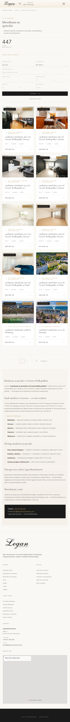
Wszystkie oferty (7, 570)
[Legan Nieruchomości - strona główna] (25, 543)
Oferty (17, 10)
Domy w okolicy (7, 617)
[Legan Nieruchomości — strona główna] (10, 3)
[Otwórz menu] (64, 4)
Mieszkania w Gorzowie (9, 614)
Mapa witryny (44, 717)
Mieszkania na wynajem (10, 576)
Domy (4, 580)
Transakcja (6, 61)
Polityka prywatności (28, 717)
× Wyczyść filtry (35, 99)
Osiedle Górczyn (7, 607)
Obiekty (5, 589)
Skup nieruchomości (42, 570)
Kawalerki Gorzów (8, 611)
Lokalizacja (7, 69)
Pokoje (5, 84)
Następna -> (44, 361)
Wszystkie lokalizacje (9, 601)
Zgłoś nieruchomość (42, 580)
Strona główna (7, 10)
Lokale (5, 586)
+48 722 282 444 (20, 509)
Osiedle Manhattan (8, 604)
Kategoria (40, 61)
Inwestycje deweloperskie (43, 576)
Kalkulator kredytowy (42, 573)
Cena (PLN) (6, 76)
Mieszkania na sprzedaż (10, 573)
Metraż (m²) (40, 76)
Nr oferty (40, 84)
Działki (5, 583)
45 (36, 361)
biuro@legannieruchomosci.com (23, 511)
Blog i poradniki (40, 583)
